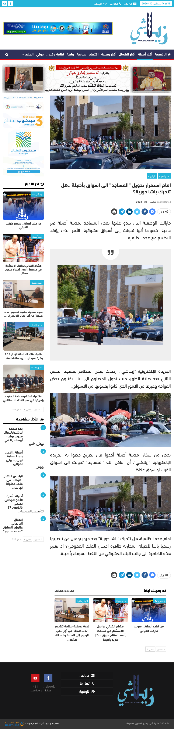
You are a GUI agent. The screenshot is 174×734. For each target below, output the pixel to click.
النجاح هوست (31, 723)
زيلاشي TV (160, 600)
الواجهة (152, 175)
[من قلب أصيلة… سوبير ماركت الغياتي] (149, 610)
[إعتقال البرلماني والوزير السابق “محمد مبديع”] (34, 525)
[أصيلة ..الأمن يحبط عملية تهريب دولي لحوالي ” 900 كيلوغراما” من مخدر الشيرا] (34, 457)
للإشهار (98, 3)
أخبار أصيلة (145, 54)
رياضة (70, 54)
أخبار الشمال (127, 54)
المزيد (29, 54)
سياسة (81, 54)
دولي (40, 54)
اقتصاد (93, 54)
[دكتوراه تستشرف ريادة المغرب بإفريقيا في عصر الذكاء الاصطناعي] (23, 379)
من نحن (128, 3)
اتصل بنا (114, 3)
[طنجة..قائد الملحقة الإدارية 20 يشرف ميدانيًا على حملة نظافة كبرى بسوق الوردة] (23, 336)
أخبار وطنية (108, 54)
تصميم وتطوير (52, 723)
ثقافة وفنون (55, 54)
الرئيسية (161, 54)
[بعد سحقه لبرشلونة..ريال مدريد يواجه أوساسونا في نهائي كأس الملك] (34, 434)
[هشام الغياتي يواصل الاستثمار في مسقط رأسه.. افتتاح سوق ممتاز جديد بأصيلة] (110, 610)
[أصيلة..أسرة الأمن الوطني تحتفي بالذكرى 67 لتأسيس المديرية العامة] (34, 501)
